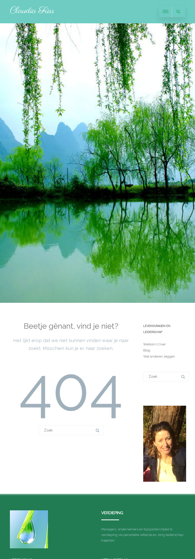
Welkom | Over (154, 344)
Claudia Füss (32, 11)
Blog (146, 350)
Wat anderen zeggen (159, 356)
